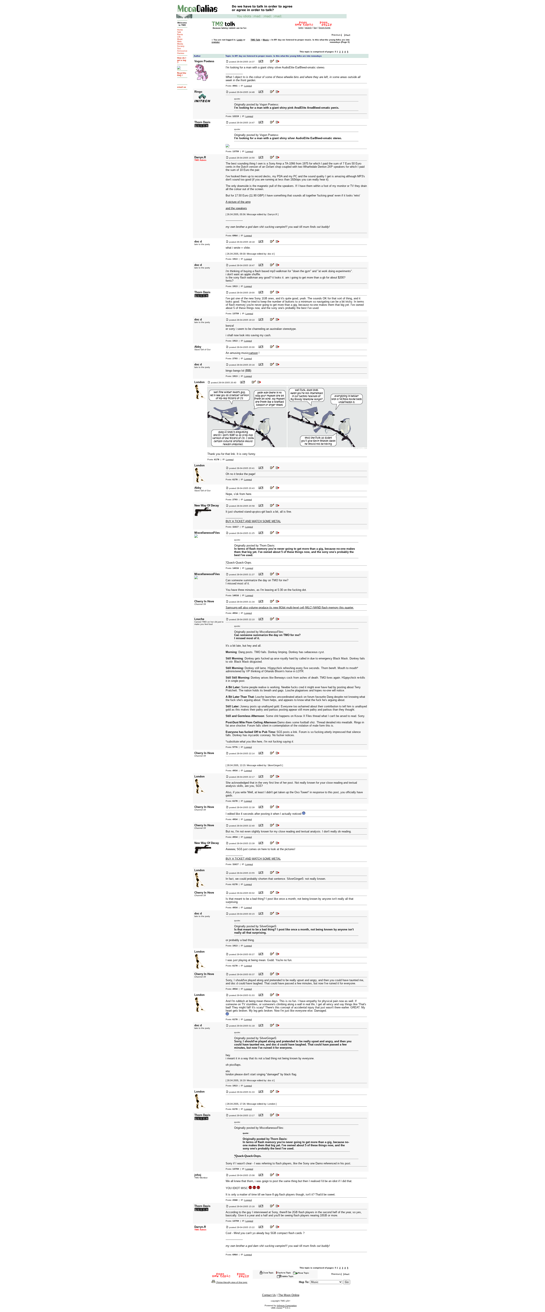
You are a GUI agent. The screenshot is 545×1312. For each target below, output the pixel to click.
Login (239, 40)
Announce (182, 51)
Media (180, 44)
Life (179, 37)
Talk (179, 32)
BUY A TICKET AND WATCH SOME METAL (253, 521)
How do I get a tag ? (181, 60)
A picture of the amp (238, 201)
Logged (248, 86)
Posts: (232, 86)
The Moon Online (288, 1295)
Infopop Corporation (287, 1305)
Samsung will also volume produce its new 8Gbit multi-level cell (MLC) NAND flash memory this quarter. (290, 607)
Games (180, 53)
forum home (324, 27)
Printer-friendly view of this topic (231, 1282)
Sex (179, 48)
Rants (180, 34)
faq (315, 27)
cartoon (253, 353)
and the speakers (236, 208)
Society (180, 46)
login (300, 27)
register (216, 42)
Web (179, 41)
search (308, 27)
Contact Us (269, 1295)
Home (180, 30)
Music (180, 39)
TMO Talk (255, 40)
